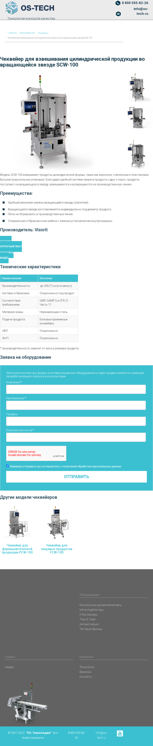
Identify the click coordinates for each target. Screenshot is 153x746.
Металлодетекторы (91, 609)
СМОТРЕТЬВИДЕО (7, 255)
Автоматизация (89, 624)
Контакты (85, 676)
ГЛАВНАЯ (12, 33)
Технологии (86, 667)
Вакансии (85, 671)
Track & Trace (87, 619)
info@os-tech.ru (141, 11)
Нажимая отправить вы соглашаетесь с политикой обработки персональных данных (65, 466)
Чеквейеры (43, 33)
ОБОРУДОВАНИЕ (27, 33)
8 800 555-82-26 (135, 3)
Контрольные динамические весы (100, 605)
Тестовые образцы (90, 629)
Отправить (76, 476)
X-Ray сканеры (88, 614)
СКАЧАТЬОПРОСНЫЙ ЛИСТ (11, 244)
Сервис (9, 667)
